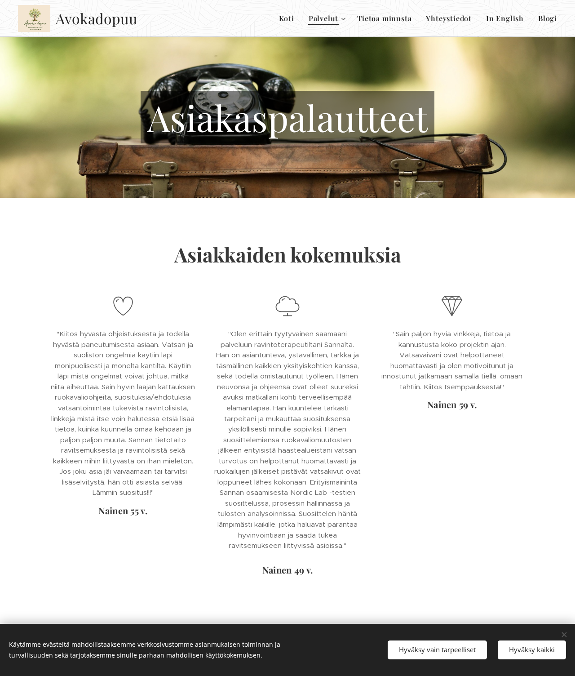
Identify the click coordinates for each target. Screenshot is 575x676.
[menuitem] (289, 18)
